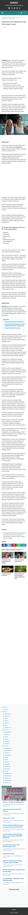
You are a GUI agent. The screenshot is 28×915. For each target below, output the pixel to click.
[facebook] (4, 545)
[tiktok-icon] (19, 8)
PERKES (14, 3)
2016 (5, 746)
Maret (7, 723)
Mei (6, 718)
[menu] (3, 13)
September (8, 727)
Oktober (7, 752)
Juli (6, 736)
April (6, 720)
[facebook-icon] (9, 8)
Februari (7, 741)
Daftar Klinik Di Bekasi (9, 853)
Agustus (7, 716)
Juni (6, 709)
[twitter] (9, 545)
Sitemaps (14, 909)
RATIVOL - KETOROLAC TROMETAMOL (13, 802)
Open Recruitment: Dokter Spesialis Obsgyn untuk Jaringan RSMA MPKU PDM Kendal (13, 835)
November (8, 750)
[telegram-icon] (17, 8)
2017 (5, 729)
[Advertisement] (14, 44)
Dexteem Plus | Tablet (8, 818)
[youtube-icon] (14, 8)
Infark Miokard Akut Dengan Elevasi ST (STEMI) (6, 561)
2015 (5, 771)
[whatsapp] (19, 545)
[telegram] (23, 545)
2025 (5, 707)
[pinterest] (13, 545)
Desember (8, 713)
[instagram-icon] (12, 8)
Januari (7, 743)
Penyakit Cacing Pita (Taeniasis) (12, 328)
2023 (5, 725)
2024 (5, 711)
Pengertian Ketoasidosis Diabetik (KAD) (14, 321)
